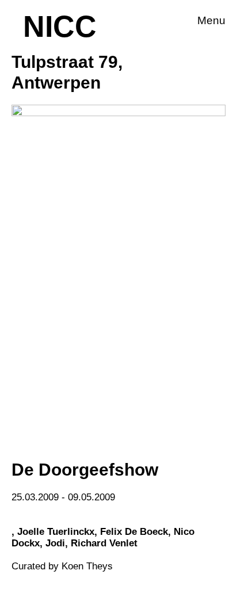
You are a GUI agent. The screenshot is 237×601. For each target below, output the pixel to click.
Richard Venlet (104, 543)
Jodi (55, 543)
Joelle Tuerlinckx (55, 531)
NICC (60, 26)
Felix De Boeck (134, 531)
